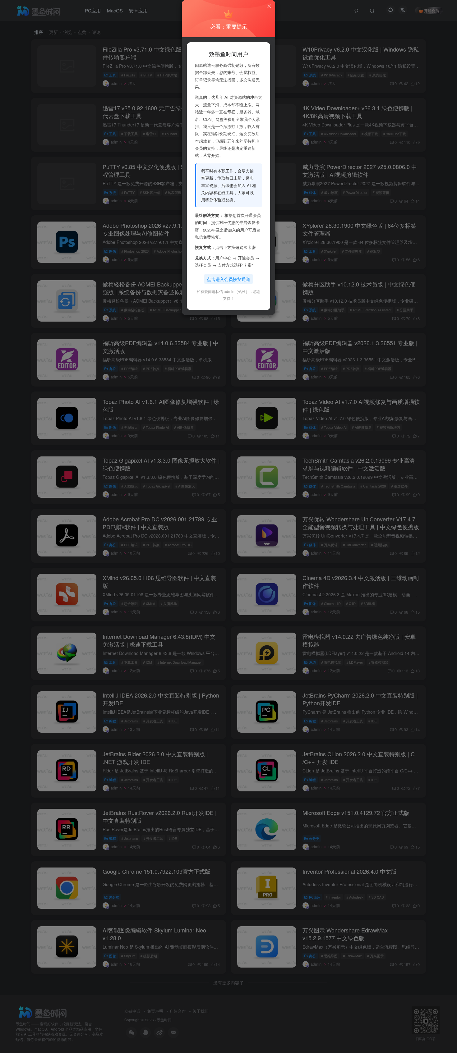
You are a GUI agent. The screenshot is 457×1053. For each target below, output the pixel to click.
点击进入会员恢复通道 (228, 279)
